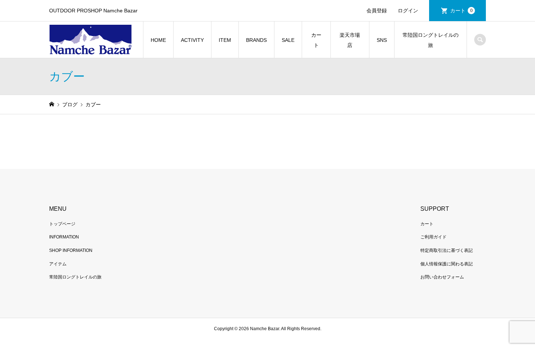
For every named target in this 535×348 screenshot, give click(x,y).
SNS (382, 40)
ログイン (408, 10)
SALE (288, 40)
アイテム (58, 263)
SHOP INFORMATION (70, 250)
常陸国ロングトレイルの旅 (431, 40)
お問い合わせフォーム (442, 277)
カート (461, 10)
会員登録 (376, 10)
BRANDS (256, 40)
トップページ (62, 223)
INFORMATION (64, 237)
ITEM (225, 40)
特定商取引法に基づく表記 (446, 250)
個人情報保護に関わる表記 (446, 263)
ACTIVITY (192, 40)
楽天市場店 (350, 40)
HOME (158, 40)
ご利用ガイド (433, 237)
